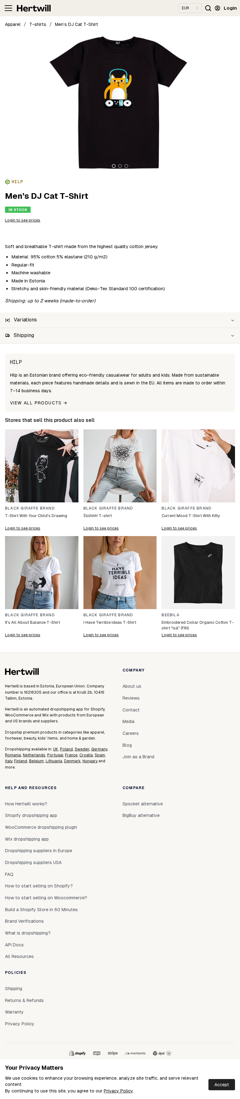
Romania (13, 755)
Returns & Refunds (24, 1000)
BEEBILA (170, 615)
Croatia (86, 755)
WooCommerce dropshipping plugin (41, 827)
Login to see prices (22, 220)
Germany (99, 749)
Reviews (131, 698)
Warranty (14, 1011)
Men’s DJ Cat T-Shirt (76, 24)
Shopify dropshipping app (31, 815)
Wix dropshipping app (27, 839)
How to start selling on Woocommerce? (46, 897)
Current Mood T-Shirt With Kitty (191, 515)
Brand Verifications (24, 921)
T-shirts (37, 24)
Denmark (72, 761)
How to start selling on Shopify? (39, 885)
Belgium (36, 761)
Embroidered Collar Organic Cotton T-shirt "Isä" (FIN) (198, 625)
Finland (20, 761)
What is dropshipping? (28, 932)
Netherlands (34, 755)
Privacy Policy (118, 1090)
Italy (8, 761)
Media (128, 721)
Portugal (55, 755)
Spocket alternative (142, 803)
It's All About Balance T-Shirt (32, 622)
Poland (66, 749)
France (71, 755)
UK (55, 749)
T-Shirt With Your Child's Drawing (36, 515)
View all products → (39, 402)
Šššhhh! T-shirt (97, 515)
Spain (100, 755)
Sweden (82, 749)
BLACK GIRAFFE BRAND (30, 508)
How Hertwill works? (26, 803)
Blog (127, 745)
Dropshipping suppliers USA (33, 862)
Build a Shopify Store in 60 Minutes (41, 909)
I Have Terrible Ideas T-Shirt (109, 622)
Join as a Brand (138, 756)
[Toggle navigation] (8, 8)
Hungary (90, 761)
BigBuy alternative (141, 815)
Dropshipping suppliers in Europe (38, 850)
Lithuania (54, 761)
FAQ (9, 874)
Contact (131, 709)
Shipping (13, 988)
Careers (130, 733)
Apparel (13, 24)
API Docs (14, 944)
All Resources (19, 956)
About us (131, 686)
